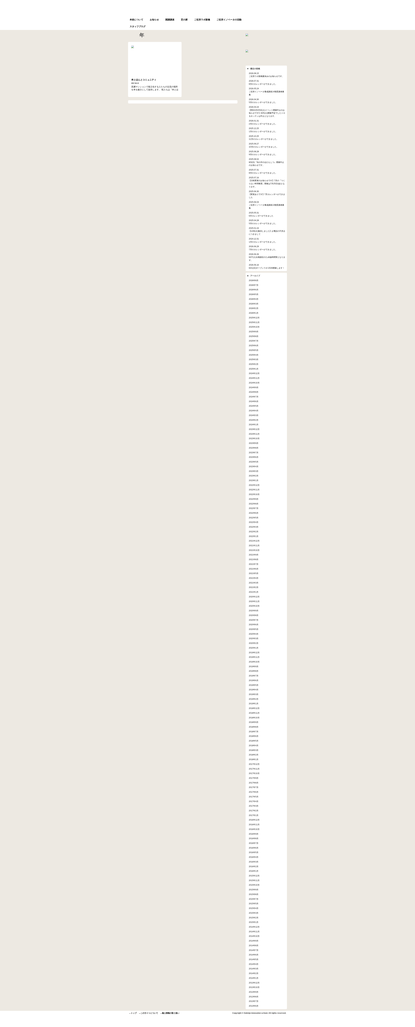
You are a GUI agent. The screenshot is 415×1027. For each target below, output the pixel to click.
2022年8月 (253, 504)
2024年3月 (253, 415)
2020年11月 (254, 601)
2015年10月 (254, 885)
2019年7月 (253, 676)
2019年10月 (254, 662)
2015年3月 (253, 913)
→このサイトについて (148, 1013)
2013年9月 (253, 992)
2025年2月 (253, 364)
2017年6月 (253, 792)
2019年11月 (254, 657)
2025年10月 (254, 327)
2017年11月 (254, 769)
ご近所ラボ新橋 (202, 19)
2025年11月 (254, 322)
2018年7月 (253, 731)
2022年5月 (253, 518)
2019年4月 (253, 690)
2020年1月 (253, 648)
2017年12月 (254, 764)
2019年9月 (253, 666)
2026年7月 (253, 285)
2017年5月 (253, 797)
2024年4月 (253, 411)
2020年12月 (254, 597)
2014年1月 (253, 978)
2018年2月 (253, 755)
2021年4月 (253, 578)
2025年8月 (253, 336)
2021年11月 (254, 545)
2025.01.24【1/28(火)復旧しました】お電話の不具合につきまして (267, 231)
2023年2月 (253, 476)
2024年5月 (253, 406)
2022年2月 (253, 532)
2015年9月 (253, 890)
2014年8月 (253, 945)
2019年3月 (253, 694)
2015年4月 (253, 908)
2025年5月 (253, 350)
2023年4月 (253, 466)
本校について (136, 19)
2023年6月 (253, 457)
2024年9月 (253, 387)
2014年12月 (254, 927)
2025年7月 (253, 341)
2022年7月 (253, 508)
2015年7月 (253, 899)
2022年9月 (253, 499)
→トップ (133, 1013)
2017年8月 (253, 783)
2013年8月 (253, 997)
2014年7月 (253, 950)
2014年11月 (254, 931)
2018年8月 (253, 727)
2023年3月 (253, 471)
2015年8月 (253, 894)
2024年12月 (254, 373)
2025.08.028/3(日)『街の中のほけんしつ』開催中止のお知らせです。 (266, 162)
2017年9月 (253, 778)
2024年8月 (253, 392)
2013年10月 (254, 987)
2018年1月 (253, 759)
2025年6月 (253, 345)
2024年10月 (254, 383)
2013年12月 (254, 983)
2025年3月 (253, 359)
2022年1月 (253, 536)
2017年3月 (253, 806)
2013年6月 (253, 1006)
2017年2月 (253, 811)
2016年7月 (253, 843)
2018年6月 (253, 736)
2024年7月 (253, 397)
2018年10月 (254, 718)
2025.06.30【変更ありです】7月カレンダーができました (267, 194)
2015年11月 (254, 880)
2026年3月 (253, 304)
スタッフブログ (138, 26)
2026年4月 (253, 299)
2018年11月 (254, 713)
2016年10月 (254, 829)
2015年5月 (253, 903)
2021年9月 (253, 555)
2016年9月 (253, 834)
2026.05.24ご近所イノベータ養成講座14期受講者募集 (266, 91)
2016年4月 (253, 857)
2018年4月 (253, 745)
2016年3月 (253, 862)
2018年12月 (254, 708)
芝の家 (184, 19)
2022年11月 (254, 490)
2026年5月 (253, 294)
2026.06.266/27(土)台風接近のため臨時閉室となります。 (267, 257)
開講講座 (169, 19)
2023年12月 (254, 429)
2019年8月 (253, 671)
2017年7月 (253, 787)
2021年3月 (253, 583)
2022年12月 (254, 485)
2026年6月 (253, 290)
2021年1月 (253, 592)
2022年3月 (253, 527)
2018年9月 (253, 722)
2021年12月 (254, 541)
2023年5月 (253, 462)
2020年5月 (253, 629)
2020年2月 (253, 643)
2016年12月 (254, 820)
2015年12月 (254, 876)
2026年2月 (253, 308)
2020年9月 (253, 611)
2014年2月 (253, 973)
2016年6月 (253, 848)
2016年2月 (253, 866)
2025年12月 (254, 318)
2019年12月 (254, 652)
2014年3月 (253, 969)
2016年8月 (253, 838)
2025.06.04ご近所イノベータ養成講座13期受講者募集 (266, 205)
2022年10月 (254, 494)
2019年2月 (253, 699)
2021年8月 (253, 559)
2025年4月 (253, 355)
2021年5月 (253, 573)
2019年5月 (253, 685)
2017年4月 (253, 801)
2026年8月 (253, 280)
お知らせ (154, 19)
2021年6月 (253, 569)
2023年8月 (253, 448)
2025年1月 (253, 369)
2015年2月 (253, 918)
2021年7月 (253, 564)
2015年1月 (253, 922)
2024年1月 (253, 424)
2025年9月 (253, 332)
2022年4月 (253, 522)
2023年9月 (253, 443)
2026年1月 (253, 313)
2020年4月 (253, 634)
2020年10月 (254, 606)
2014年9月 (253, 941)
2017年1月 (253, 815)
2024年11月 (254, 378)
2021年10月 (254, 550)
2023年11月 (254, 434)
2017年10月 (254, 773)
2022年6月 (253, 513)
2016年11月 (254, 824)
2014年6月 (253, 955)
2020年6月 (253, 624)
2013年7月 (253, 1001)
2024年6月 (253, 401)
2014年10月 (254, 936)
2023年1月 (253, 480)
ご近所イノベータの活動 (229, 19)
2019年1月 (253, 703)
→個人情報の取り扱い (169, 1013)
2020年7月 (253, 620)
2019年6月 (253, 680)
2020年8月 (253, 615)
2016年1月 (253, 871)
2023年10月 (254, 438)
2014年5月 (253, 959)
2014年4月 (253, 964)
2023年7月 (253, 452)
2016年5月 (253, 852)
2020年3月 (253, 638)
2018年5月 (253, 741)
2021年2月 (253, 587)
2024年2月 (253, 420)
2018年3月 (253, 750)
